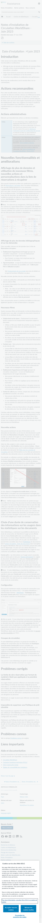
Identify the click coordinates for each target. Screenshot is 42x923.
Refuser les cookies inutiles (28, 908)
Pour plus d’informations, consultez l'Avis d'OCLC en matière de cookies (19, 901)
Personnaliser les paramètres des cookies (19, 916)
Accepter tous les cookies (11, 908)
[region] (19, 892)
